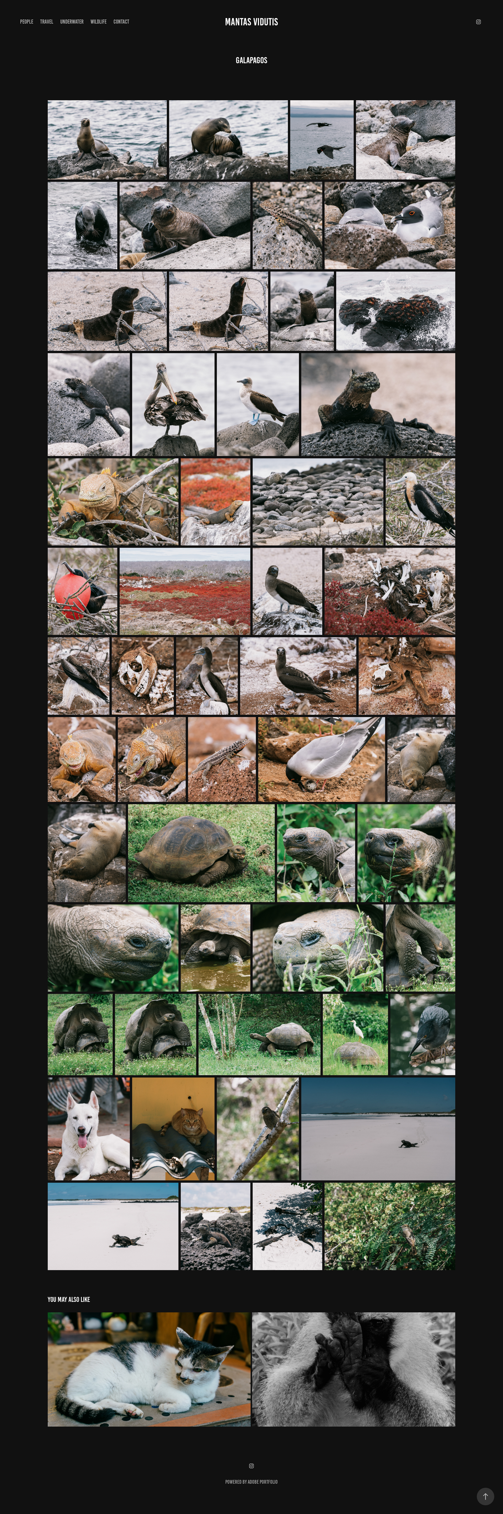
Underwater (72, 22)
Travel (46, 22)
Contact (121, 22)
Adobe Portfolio (263, 1482)
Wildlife (99, 22)
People (26, 22)
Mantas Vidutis (251, 21)
